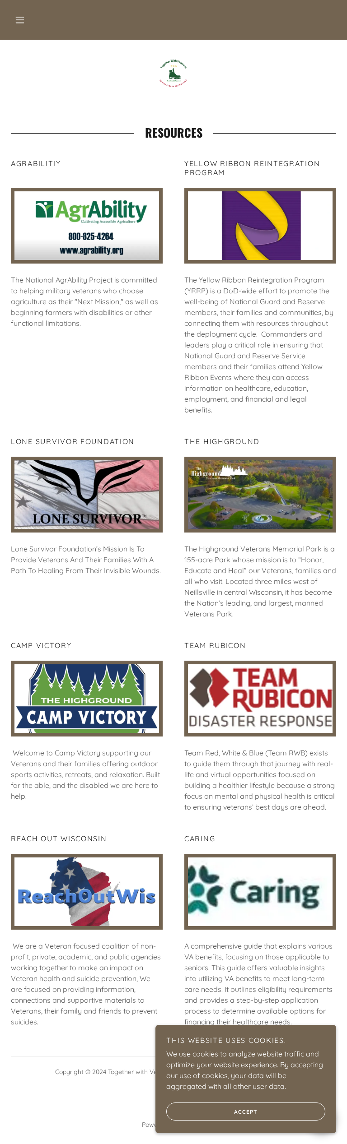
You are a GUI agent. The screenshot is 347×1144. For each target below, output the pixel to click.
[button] (20, 20)
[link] (173, 72)
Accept (246, 1111)
